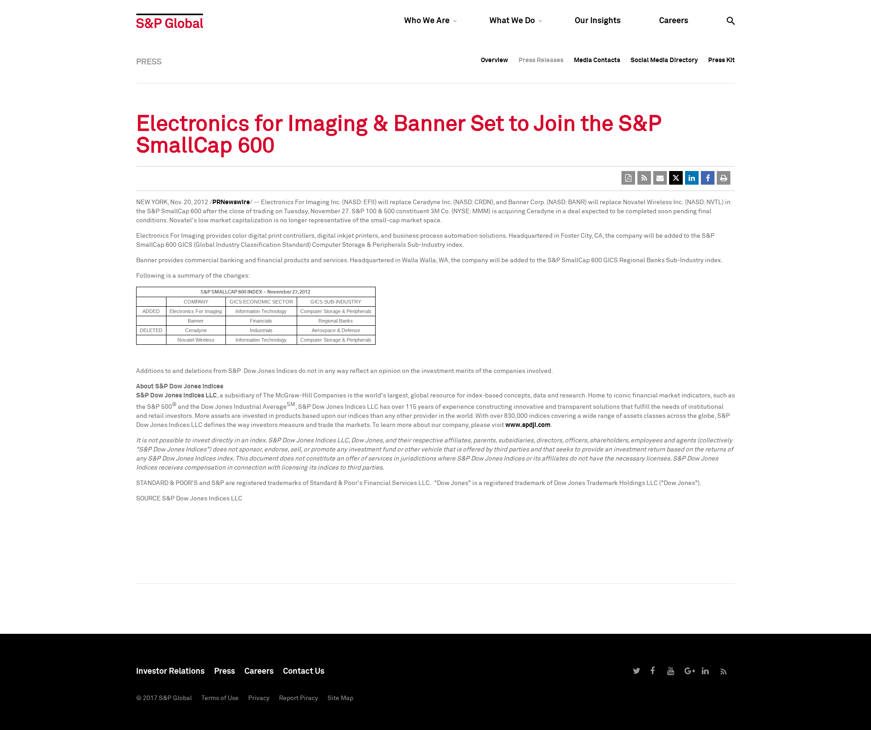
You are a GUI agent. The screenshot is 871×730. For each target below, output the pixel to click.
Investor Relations (170, 671)
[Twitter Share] (676, 178)
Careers (673, 21)
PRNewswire (231, 202)
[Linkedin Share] (692, 178)
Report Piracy (298, 698)
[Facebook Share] (707, 178)
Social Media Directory (664, 60)
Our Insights (598, 21)
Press (224, 671)
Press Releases (541, 60)
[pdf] (628, 178)
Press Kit (721, 60)
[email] (660, 178)
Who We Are (427, 21)
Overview (494, 60)
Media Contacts (597, 60)
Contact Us (303, 671)
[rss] (644, 178)
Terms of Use (220, 698)
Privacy (258, 698)
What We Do (512, 21)
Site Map (340, 698)
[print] (723, 178)
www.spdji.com (527, 425)
